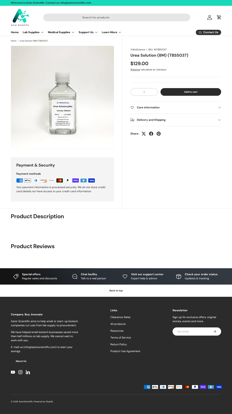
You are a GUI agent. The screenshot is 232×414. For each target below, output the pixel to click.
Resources (116, 331)
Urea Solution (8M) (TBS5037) (34, 41)
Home (15, 32)
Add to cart (190, 91)
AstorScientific (26, 401)
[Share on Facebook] (151, 133)
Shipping (135, 69)
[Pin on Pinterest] (158, 133)
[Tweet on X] (143, 133)
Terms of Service (120, 337)
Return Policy (118, 344)
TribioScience (137, 49)
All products (118, 324)
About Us (21, 361)
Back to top (116, 290)
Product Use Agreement (125, 351)
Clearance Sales (120, 317)
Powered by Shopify (43, 401)
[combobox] (116, 17)
